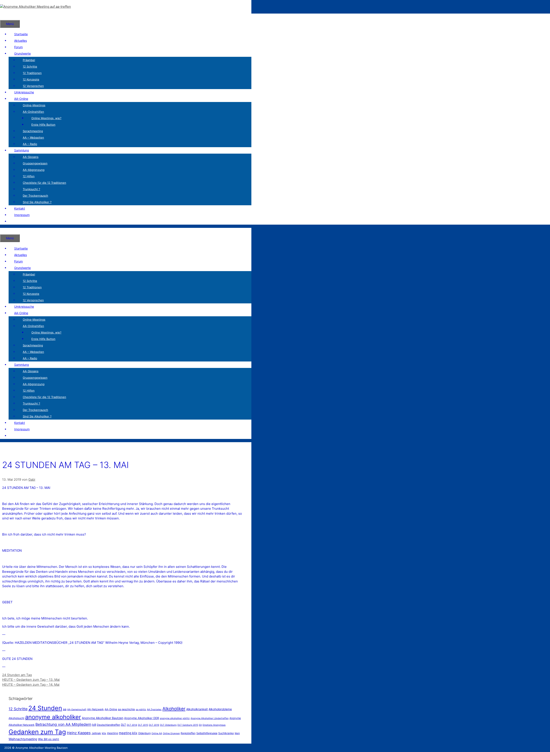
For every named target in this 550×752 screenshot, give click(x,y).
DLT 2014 (132, 725)
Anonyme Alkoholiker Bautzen (102, 718)
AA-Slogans (30, 157)
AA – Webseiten (33, 137)
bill (94, 724)
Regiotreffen (188, 733)
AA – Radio (30, 144)
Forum (18, 47)
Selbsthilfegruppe (206, 733)
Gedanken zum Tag (37, 732)
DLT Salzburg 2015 (187, 725)
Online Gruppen (171, 733)
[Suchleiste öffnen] (5, 17)
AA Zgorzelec (154, 709)
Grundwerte (22, 53)
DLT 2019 (154, 725)
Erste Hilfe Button (43, 124)
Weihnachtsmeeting (23, 739)
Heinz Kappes (79, 733)
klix (104, 733)
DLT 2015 (143, 725)
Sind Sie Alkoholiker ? (37, 202)
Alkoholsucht (16, 718)
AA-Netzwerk (95, 709)
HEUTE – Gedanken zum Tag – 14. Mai (31, 685)
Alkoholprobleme (220, 709)
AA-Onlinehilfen (33, 111)
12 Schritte (30, 66)
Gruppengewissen (35, 163)
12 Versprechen (33, 86)
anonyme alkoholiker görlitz (175, 718)
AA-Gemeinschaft (76, 709)
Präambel (29, 60)
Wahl (237, 733)
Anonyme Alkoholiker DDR (141, 718)
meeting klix (128, 733)
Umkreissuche (24, 92)
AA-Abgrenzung (33, 169)
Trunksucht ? (31, 189)
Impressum (22, 215)
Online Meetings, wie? (46, 118)
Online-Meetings (34, 105)
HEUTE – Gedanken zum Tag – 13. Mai (31, 680)
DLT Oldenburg (168, 725)
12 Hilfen (29, 176)
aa (64, 709)
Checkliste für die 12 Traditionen (44, 182)
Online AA (156, 733)
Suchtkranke (226, 733)
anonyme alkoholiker (53, 717)
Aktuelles (20, 40)
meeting (112, 733)
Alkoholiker (173, 708)
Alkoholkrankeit (197, 709)
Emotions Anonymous (214, 725)
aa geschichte (126, 709)
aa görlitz (141, 709)
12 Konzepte (31, 79)
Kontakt (19, 208)
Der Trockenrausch (35, 195)
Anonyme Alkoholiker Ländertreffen (210, 718)
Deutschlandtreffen (108, 724)
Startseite (21, 34)
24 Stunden (45, 708)
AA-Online (21, 98)
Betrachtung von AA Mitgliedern (63, 724)
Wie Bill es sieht (48, 739)
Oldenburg (144, 733)
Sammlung (21, 150)
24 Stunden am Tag (17, 675)
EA (200, 725)
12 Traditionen (32, 73)
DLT (123, 724)
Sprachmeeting (33, 131)
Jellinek (96, 733)
